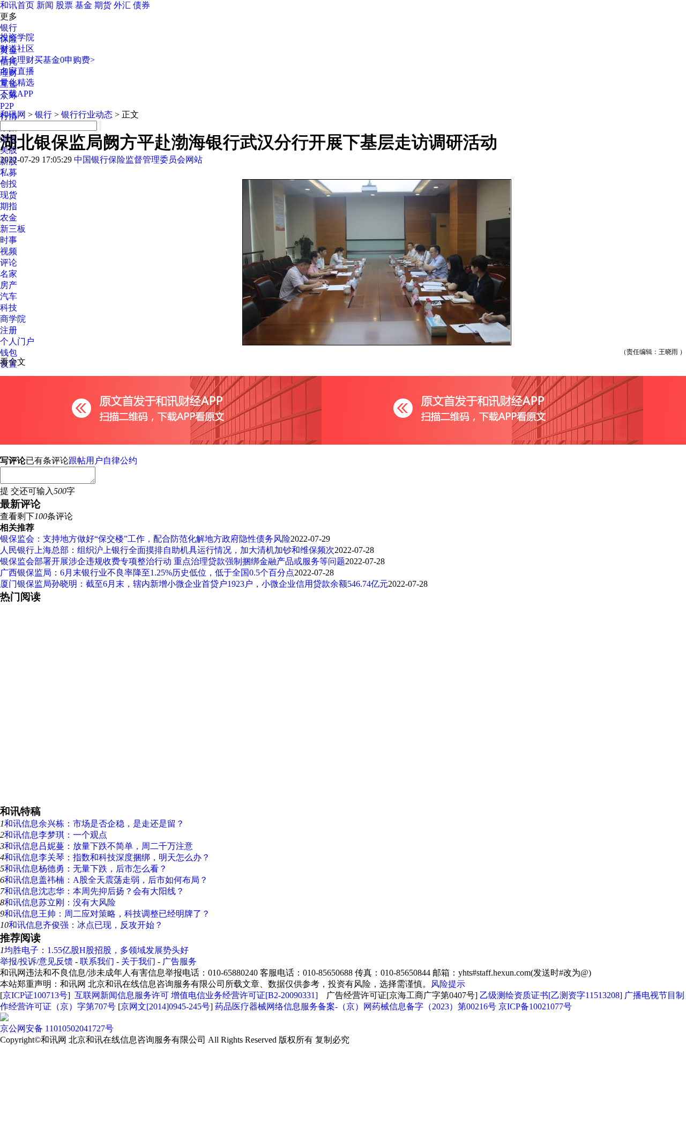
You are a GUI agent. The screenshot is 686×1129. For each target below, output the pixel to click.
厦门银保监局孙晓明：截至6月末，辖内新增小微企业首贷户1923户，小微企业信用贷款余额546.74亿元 (194, 583)
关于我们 (138, 961)
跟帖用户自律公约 (103, 460)
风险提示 (448, 983)
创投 (8, 183)
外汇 (122, 5)
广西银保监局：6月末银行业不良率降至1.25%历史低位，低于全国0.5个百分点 (147, 572)
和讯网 (13, 114)
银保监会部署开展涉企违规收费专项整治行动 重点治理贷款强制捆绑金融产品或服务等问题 (172, 561)
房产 (8, 285)
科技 (8, 307)
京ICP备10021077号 (535, 1006)
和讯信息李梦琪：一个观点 (55, 834)
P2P (7, 105)
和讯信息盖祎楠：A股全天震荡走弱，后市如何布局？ (106, 879)
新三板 (13, 228)
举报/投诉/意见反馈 (36, 961)
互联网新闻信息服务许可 (121, 995)
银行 (8, 27)
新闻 (45, 5)
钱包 (8, 352)
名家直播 (17, 71)
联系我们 (97, 961)
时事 (8, 240)
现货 (8, 195)
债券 (141, 5)
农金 (8, 217)
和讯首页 (17, 5)
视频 (8, 251)
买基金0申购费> (64, 59)
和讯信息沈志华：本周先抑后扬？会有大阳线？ (94, 891)
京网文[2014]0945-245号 (165, 1006)
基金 (83, 5)
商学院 (13, 318)
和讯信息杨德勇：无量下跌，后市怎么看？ (85, 868)
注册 (8, 330)
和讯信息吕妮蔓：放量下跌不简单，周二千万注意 (98, 846)
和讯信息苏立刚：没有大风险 (60, 902)
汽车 (8, 296)
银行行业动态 (87, 114)
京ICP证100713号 (35, 995)
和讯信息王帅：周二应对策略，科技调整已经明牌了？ (107, 913)
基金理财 (17, 59)
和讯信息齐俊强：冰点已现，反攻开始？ (86, 924)
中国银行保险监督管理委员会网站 (138, 159)
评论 (8, 262)
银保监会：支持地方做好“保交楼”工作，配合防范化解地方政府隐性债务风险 (145, 538)
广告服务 (179, 961)
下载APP (16, 93)
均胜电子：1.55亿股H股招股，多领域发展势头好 (96, 950)
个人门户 (17, 341)
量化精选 (17, 82)
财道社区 (17, 48)
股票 (64, 5)
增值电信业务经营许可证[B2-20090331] (244, 995)
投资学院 (17, 37)
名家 (8, 273)
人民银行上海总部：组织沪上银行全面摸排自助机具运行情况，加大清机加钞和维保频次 (167, 550)
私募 (8, 172)
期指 (8, 206)
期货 (102, 5)
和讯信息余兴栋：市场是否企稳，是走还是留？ (94, 823)
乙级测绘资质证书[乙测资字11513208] (551, 995)
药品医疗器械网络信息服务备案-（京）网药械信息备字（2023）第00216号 (355, 1006)
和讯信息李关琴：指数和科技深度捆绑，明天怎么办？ (107, 857)
